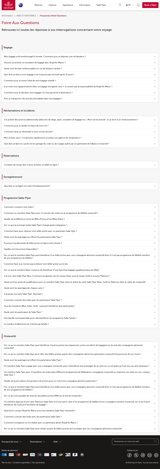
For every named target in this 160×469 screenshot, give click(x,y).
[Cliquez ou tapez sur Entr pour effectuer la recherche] (120, 5)
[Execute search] (155, 442)
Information (7, 16)
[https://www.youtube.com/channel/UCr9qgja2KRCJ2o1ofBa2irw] (149, 455)
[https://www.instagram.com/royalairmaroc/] (143, 455)
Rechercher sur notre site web (126, 441)
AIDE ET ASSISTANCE (26, 16)
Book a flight (150, 5)
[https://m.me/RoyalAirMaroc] (156, 455)
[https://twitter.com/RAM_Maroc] (136, 455)
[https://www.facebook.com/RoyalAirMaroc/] (129, 455)
